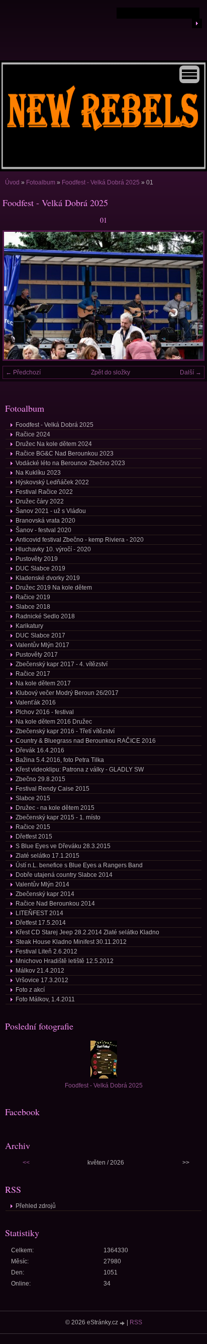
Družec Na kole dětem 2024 (54, 443)
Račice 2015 (33, 826)
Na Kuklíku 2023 (38, 472)
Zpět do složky (110, 372)
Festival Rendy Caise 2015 (52, 788)
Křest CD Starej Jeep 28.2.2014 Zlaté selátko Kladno (87, 932)
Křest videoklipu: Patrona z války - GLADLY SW (80, 769)
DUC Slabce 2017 (40, 635)
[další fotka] (188, 295)
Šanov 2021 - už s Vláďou (51, 511)
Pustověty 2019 (37, 558)
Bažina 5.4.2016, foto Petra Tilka (60, 759)
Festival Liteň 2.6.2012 (46, 951)
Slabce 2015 (33, 798)
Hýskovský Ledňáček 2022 (52, 482)
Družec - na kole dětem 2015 (55, 807)
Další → (190, 372)
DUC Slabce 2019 (40, 568)
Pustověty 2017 (37, 654)
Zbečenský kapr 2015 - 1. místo (58, 817)
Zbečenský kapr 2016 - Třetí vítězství (65, 731)
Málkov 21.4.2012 (40, 970)
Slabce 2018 (33, 606)
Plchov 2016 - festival (45, 712)
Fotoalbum (40, 182)
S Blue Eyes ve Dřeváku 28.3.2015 (63, 846)
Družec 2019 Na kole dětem (54, 587)
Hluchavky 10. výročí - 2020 (53, 549)
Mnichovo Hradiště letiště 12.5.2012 (65, 961)
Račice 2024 (33, 434)
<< (26, 1162)
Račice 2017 (33, 673)
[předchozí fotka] (19, 295)
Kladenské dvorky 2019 (48, 578)
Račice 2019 (33, 597)
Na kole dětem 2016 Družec (54, 721)
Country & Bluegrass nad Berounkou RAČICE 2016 (86, 740)
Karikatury (29, 625)
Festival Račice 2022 (44, 491)
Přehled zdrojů (36, 1205)
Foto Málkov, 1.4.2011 (45, 999)
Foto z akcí (30, 989)
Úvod (12, 182)
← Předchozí (23, 372)
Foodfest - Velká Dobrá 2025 (101, 182)
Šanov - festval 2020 (43, 530)
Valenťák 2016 (36, 702)
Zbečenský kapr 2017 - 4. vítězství (62, 664)
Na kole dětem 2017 (43, 683)
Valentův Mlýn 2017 (42, 645)
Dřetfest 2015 (34, 836)
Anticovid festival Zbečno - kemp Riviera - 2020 (80, 539)
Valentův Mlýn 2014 (42, 884)
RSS (136, 1322)
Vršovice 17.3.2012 (42, 980)
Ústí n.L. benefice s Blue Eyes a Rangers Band (79, 865)
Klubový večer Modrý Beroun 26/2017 (67, 692)
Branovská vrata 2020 (45, 520)
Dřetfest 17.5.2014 (41, 922)
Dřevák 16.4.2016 (40, 750)
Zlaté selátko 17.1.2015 (47, 855)
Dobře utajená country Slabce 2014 (64, 874)
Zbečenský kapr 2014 (45, 894)
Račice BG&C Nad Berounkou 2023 (65, 453)
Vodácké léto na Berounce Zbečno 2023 (70, 463)
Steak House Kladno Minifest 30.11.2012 (71, 941)
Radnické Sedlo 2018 (45, 616)
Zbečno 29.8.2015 (40, 779)
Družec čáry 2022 (40, 501)
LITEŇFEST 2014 (39, 913)
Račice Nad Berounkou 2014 (55, 903)
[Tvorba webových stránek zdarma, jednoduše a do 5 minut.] (123, 1323)
